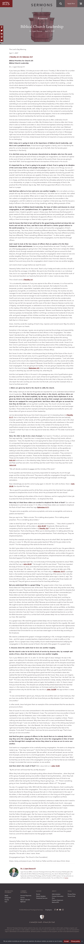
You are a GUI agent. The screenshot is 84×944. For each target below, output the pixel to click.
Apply (6, 895)
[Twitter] (1, 30)
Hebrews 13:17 (59, 571)
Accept (66, 941)
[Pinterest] (1, 37)
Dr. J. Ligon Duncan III (28, 868)
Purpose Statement (57, 900)
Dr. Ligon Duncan (36, 31)
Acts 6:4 (12, 460)
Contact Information (57, 896)
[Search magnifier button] (60, 3)
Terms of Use (71, 896)
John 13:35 (55, 766)
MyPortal (23, 902)
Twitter (66, 878)
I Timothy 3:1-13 (15, 57)
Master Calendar (25, 899)
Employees (48, 910)
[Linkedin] (1, 33)
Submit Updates (41, 896)
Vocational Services (41, 898)
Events (38, 894)
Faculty (7, 899)
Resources (42, 18)
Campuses (8, 897)
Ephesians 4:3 (34, 368)
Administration (56, 894)
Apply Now (71, 3)
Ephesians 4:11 (43, 507)
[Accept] (82, 941)
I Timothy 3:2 (43, 528)
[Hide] (0, 43)
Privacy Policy (72, 894)
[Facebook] (1, 27)
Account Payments (25, 895)
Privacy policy (75, 941)
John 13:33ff (51, 689)
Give (53, 898)
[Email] (1, 40)
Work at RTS (55, 902)
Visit (6, 902)
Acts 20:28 (42, 526)
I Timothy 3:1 (28, 280)
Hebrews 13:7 (27, 57)
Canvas (22, 897)
